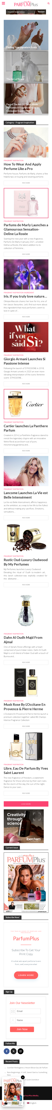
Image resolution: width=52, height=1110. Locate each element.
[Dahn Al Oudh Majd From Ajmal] (26, 610)
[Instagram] (20, 1051)
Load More (26, 804)
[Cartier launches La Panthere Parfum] (26, 403)
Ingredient (29, 293)
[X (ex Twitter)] (14, 1051)
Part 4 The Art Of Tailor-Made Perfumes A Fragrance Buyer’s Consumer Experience (22, 107)
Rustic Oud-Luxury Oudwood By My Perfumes (26, 562)
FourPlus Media (31, 1095)
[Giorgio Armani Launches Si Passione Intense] (26, 336)
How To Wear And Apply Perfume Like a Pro (22, 166)
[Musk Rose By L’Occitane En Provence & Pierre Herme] (26, 682)
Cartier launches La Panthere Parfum (26, 428)
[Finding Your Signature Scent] (26, 36)
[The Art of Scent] (26, 68)
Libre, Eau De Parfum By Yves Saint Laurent (26, 770)
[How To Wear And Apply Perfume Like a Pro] (26, 142)
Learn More (26, 975)
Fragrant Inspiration (13, 161)
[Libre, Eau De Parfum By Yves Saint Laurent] (26, 746)
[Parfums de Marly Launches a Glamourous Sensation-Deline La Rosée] (26, 203)
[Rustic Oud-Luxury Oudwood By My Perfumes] (26, 537)
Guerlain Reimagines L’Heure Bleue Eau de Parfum (27, 1067)
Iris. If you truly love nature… (25, 296)
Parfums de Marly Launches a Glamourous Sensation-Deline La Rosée (26, 229)
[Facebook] (7, 1051)
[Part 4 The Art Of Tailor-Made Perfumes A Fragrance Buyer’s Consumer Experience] (26, 99)
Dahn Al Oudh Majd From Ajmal (23, 639)
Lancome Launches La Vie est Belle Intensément (26, 495)
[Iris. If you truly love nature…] (26, 274)
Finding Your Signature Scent (21, 47)
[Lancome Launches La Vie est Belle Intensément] (26, 470)
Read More (26, 183)
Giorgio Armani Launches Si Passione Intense (24, 361)
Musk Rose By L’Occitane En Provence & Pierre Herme (24, 706)
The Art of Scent (15, 79)
